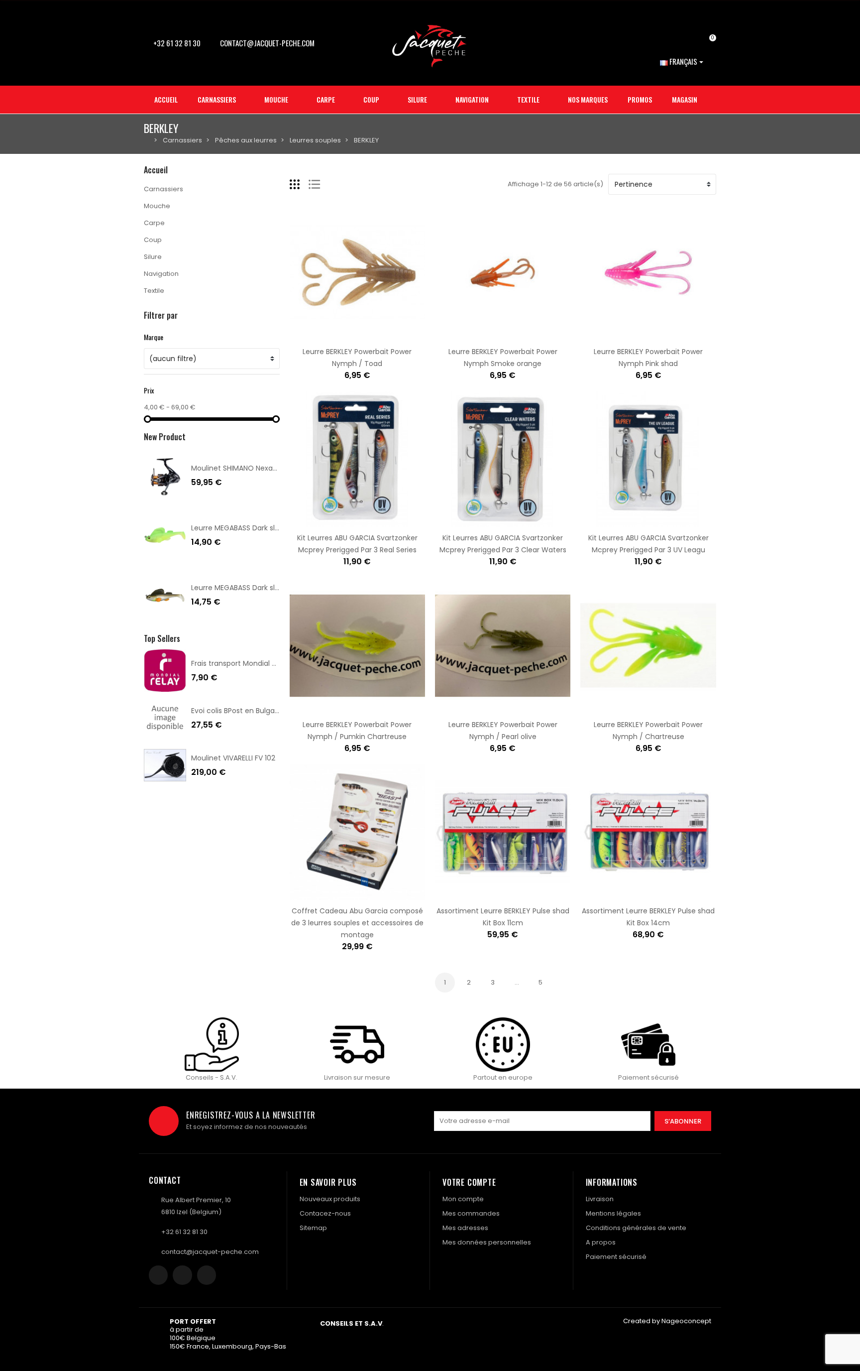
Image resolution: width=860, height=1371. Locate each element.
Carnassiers (163, 189)
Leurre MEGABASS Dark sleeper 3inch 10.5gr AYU (271, 588)
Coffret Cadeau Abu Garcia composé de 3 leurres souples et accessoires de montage (357, 923)
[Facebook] (158, 1274)
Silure (153, 256)
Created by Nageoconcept (667, 1321)
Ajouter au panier (326, 334)
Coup (153, 240)
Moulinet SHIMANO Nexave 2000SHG (253, 468)
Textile (154, 290)
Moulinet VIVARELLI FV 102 (233, 758)
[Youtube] (206, 1274)
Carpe (154, 223)
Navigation (161, 273)
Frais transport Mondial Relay (240, 663)
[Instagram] (182, 1274)
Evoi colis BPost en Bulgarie (237, 711)
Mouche (157, 206)
